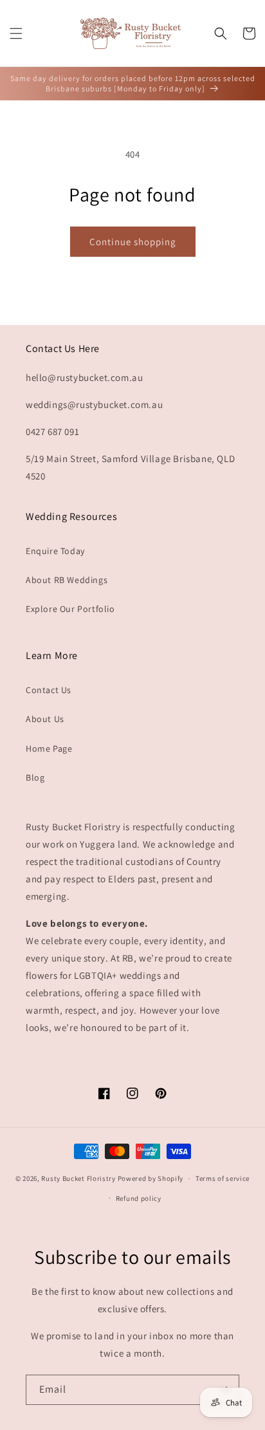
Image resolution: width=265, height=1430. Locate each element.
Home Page (49, 748)
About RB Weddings (66, 580)
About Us (45, 719)
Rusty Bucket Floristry (79, 1178)
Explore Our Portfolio (70, 609)
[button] (16, 33)
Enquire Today (55, 551)
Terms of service (223, 1178)
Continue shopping (132, 242)
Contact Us (48, 690)
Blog (35, 777)
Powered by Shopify (151, 1178)
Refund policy (138, 1198)
